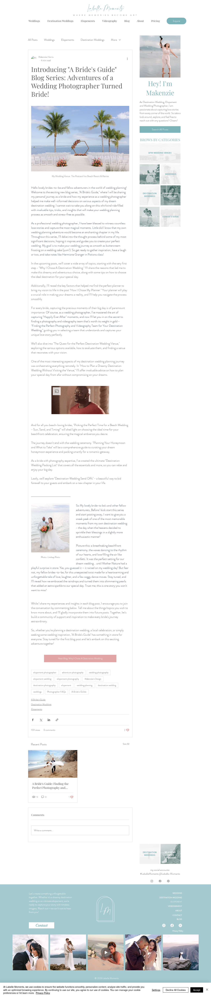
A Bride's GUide (79, 691)
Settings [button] (156, 990)
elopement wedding (42, 678)
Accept (196, 990)
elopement (66, 685)
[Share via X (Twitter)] (40, 719)
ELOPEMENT (176, 901)
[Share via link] (57, 719)
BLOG (179, 919)
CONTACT (177, 915)
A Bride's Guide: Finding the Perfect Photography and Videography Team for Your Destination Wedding (50, 786)
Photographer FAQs (56, 691)
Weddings (49, 40)
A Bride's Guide (38, 699)
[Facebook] (160, 881)
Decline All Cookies (176, 990)
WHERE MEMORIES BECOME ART (105, 15)
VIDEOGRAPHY (175, 906)
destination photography (44, 685)
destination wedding (107, 685)
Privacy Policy (177, 930)
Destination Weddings (92, 40)
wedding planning (84, 685)
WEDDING (177, 893)
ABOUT (178, 910)
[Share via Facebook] (32, 719)
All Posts (32, 40)
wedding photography (98, 672)
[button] (155, 20)
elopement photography (68, 678)
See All (126, 743)
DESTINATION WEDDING (170, 897)
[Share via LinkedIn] (48, 719)
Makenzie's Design (93, 678)
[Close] (207, 989)
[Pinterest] (168, 881)
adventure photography (72, 672)
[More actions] (127, 59)
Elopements (67, 40)
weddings (37, 691)
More (114, 40)
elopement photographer (44, 672)
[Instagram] (151, 881)
